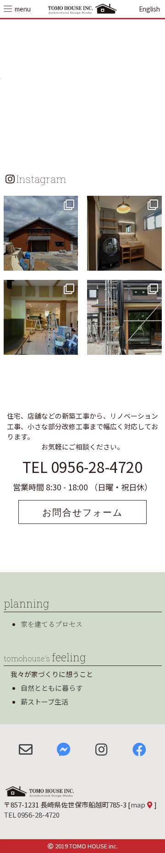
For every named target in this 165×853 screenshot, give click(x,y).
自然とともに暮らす (51, 688)
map (138, 804)
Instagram (41, 179)
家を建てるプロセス (51, 624)
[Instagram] (69, 262)
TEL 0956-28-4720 (82, 466)
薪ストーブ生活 (44, 701)
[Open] (41, 233)
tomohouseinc (40, 204)
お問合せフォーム (82, 512)
